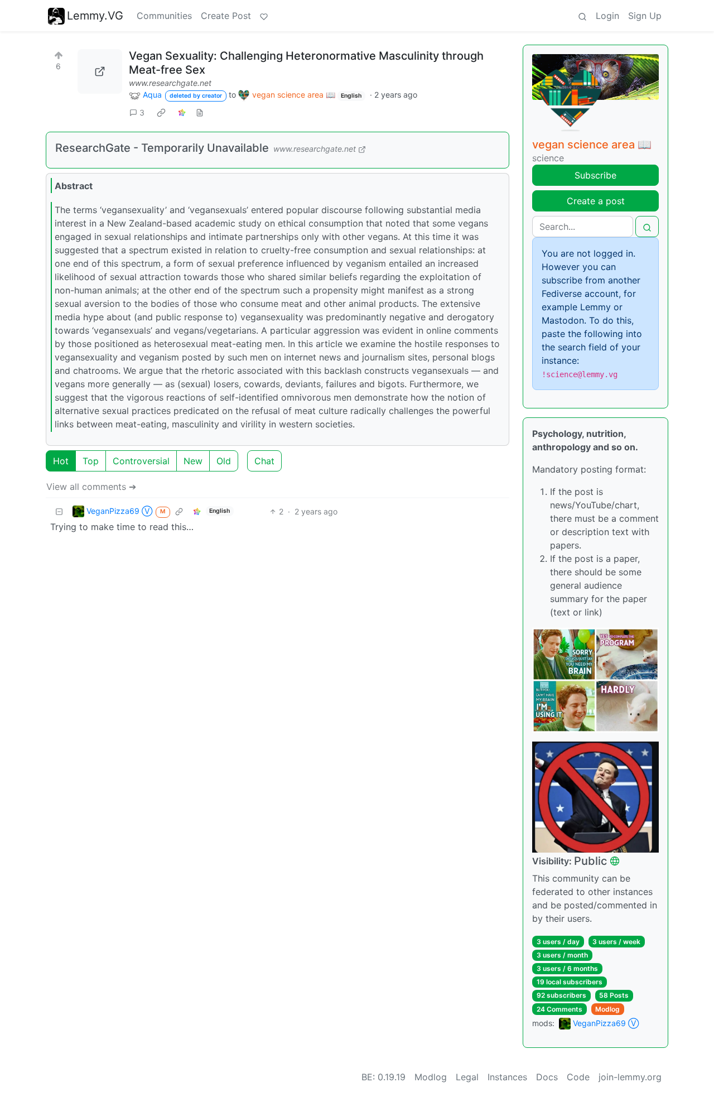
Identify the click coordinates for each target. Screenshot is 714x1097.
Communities (164, 15)
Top (91, 460)
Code (578, 1076)
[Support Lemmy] (263, 15)
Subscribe (595, 175)
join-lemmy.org (630, 1076)
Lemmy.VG (95, 15)
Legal (467, 1076)
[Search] (582, 15)
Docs (547, 1076)
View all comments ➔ (91, 486)
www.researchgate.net (170, 83)
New (193, 460)
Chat (264, 460)
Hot (61, 460)
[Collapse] (59, 511)
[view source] (200, 112)
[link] (161, 112)
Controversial (141, 460)
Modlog (607, 1009)
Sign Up (645, 15)
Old (223, 460)
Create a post (596, 200)
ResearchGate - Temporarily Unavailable (162, 148)
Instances (507, 1076)
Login (607, 15)
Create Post (226, 15)
